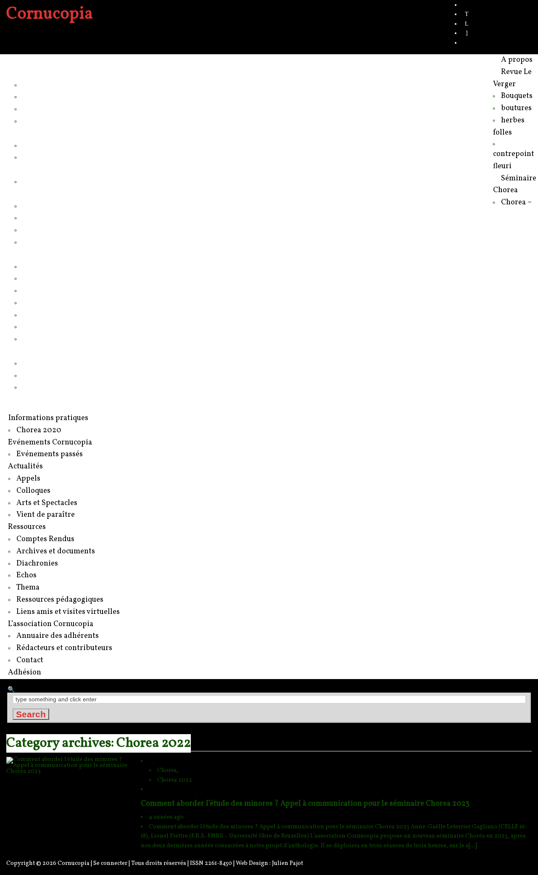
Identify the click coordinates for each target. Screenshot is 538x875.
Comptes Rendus (52, 266)
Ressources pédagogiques (67, 326)
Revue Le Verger (42, 72)
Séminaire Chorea (44, 133)
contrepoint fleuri (51, 120)
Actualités (30, 193)
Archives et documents (61, 278)
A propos (29, 60)
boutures (37, 96)
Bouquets (39, 84)
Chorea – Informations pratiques (77, 145)
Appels (34, 205)
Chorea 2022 (174, 780)
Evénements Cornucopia (55, 169)
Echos (33, 302)
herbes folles (44, 108)
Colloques (39, 217)
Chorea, (168, 771)
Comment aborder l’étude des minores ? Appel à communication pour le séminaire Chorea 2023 (305, 803)
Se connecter (110, 863)
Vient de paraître (51, 242)
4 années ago (166, 817)
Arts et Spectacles (53, 229)
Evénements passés (57, 181)
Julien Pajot (287, 863)
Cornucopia (74, 863)
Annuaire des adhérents (63, 363)
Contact (36, 387)
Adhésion (30, 399)
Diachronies (43, 290)
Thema (34, 314)
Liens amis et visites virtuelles (72, 338)
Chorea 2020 (44, 157)
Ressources (34, 254)
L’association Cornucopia (56, 350)
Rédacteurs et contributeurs (69, 375)
